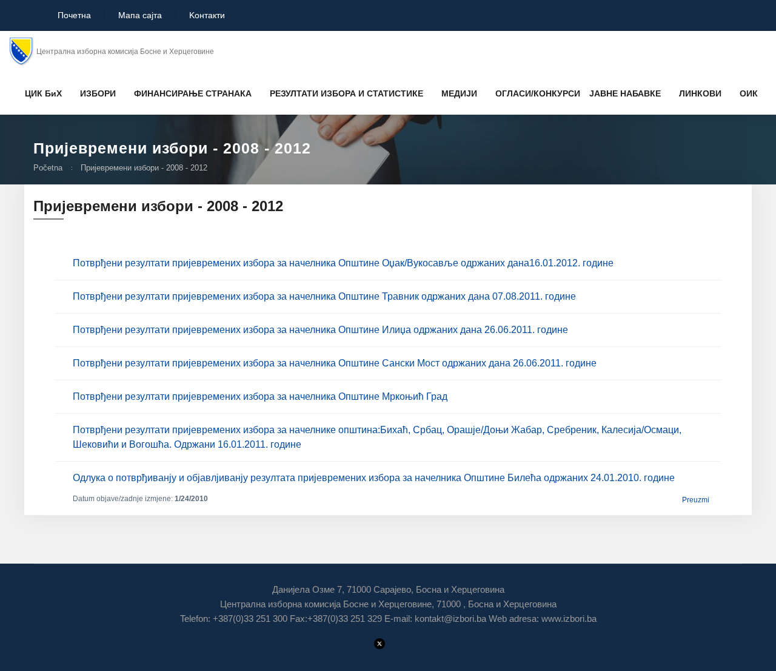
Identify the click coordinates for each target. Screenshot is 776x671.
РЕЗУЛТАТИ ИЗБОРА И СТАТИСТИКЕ (346, 93)
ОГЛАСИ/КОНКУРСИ (537, 93)
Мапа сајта (140, 15)
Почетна (73, 15)
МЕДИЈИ (459, 93)
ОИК (749, 93)
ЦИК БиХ (43, 93)
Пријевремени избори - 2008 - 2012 (144, 167)
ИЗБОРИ (98, 93)
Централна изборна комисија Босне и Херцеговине (125, 51)
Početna (47, 167)
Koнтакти (207, 15)
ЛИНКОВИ (700, 93)
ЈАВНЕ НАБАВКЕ (625, 93)
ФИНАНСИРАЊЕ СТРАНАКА (193, 93)
